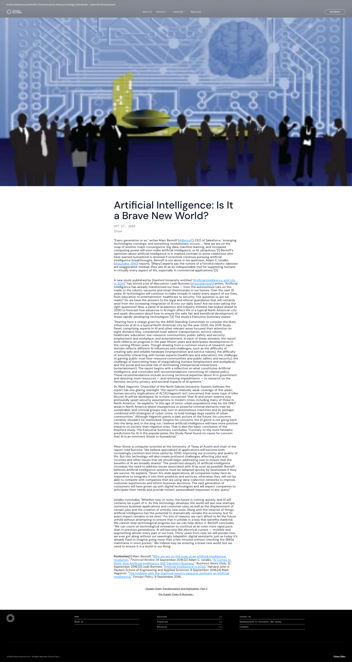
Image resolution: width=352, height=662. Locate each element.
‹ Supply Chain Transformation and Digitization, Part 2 (176, 588)
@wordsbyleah (202, 284)
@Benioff (185, 240)
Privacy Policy (339, 656)
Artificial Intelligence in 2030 (184, 567)
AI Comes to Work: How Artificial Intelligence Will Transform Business (173, 561)
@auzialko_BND (126, 264)
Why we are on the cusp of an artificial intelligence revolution (170, 558)
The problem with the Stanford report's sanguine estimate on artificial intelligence (172, 575)
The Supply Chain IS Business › (176, 594)
